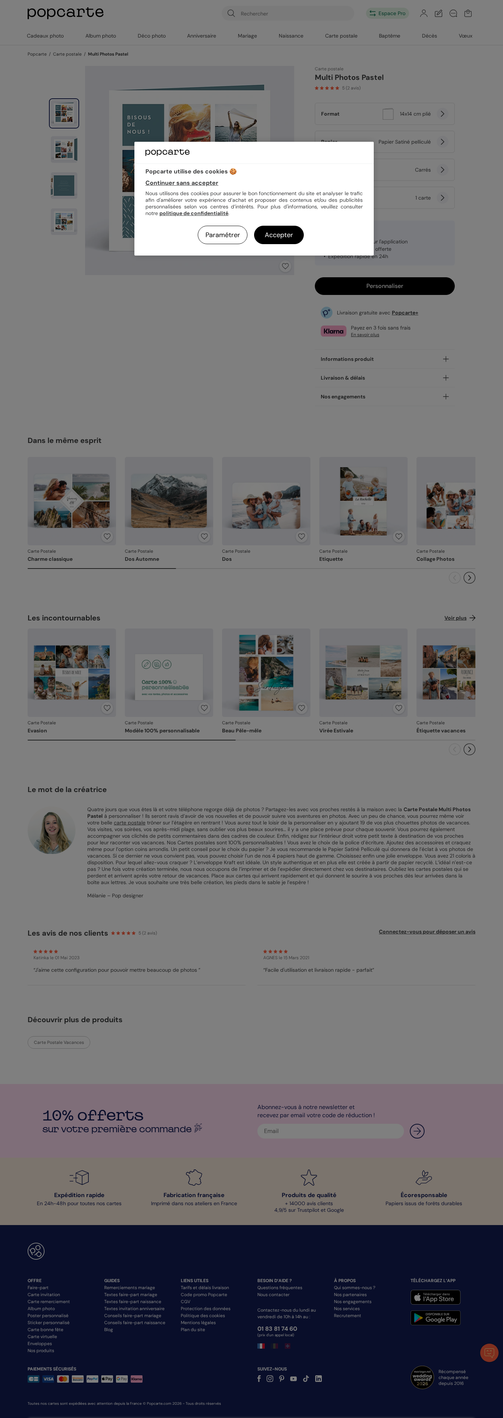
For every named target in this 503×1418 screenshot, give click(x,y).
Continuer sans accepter (181, 182)
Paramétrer (222, 235)
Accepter (279, 235)
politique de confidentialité (193, 213)
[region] (254, 199)
